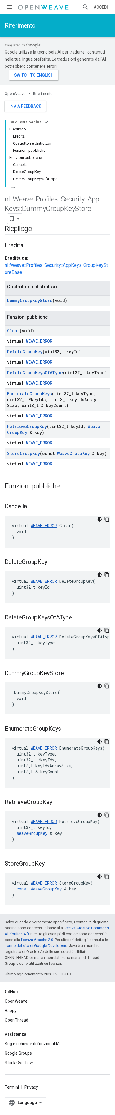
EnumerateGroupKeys (29, 393)
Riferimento (20, 25)
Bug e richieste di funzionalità (32, 1043)
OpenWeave (15, 93)
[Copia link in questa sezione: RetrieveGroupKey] (58, 802)
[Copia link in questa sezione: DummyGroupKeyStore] (70, 673)
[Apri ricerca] (85, 7)
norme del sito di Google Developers (36, 945)
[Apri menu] (9, 7)
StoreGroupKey (23, 453)
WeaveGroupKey (73, 453)
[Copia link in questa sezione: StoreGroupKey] (50, 864)
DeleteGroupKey (24, 351)
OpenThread (16, 1020)
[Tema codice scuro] (99, 519)
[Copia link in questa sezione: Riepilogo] (38, 229)
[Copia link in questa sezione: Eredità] (29, 245)
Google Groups (18, 1053)
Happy (11, 1010)
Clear (13, 330)
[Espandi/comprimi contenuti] (46, 122)
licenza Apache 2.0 (37, 939)
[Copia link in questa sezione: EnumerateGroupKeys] (67, 729)
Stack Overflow (19, 1062)
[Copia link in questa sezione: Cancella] (33, 506)
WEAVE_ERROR (39, 341)
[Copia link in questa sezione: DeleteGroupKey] (53, 562)
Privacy (31, 1087)
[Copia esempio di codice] (106, 519)
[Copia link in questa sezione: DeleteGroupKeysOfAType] (78, 618)
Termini (12, 1087)
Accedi (101, 7)
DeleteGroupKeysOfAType (35, 372)
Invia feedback (25, 106)
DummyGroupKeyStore (29, 300)
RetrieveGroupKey (27, 426)
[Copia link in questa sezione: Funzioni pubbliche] (66, 486)
